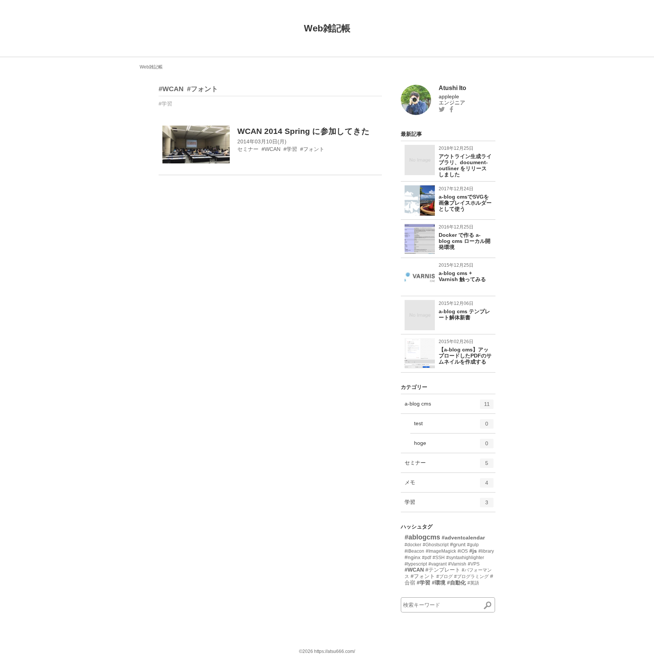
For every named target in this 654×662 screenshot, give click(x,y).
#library (486, 551)
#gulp (473, 544)
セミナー (446, 465)
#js (473, 551)
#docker (413, 544)
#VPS (474, 564)
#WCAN (171, 89)
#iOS (463, 551)
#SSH (439, 557)
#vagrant (437, 564)
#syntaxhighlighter (465, 557)
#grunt (458, 544)
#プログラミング (471, 576)
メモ (446, 485)
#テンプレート (442, 570)
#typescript (416, 564)
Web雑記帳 (327, 28)
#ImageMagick (441, 551)
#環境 (438, 583)
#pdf (426, 557)
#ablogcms (422, 537)
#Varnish (457, 564)
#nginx (412, 557)
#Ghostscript (435, 544)
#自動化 (456, 583)
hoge (451, 446)
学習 (446, 505)
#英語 (473, 583)
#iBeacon (414, 551)
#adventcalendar (463, 538)
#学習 (165, 104)
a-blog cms (447, 406)
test (451, 426)
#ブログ (444, 576)
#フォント (202, 89)
